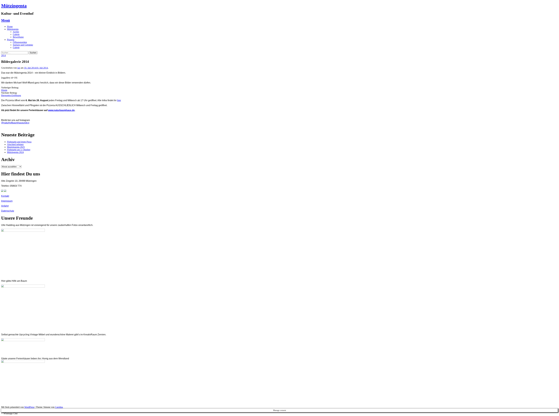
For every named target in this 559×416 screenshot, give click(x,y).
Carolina (59, 407)
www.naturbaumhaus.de (61, 110)
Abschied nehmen (15, 144)
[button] (9, 413)
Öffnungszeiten (20, 42)
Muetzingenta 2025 (16, 147)
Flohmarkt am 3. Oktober (18, 149)
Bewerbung (18, 37)
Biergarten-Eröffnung (11, 95)
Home (10, 26)
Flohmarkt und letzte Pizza (19, 142)
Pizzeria (10, 39)
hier (119, 100)
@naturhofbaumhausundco (15, 123)
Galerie (16, 34)
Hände (4, 90)
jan (18, 68)
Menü (5, 20)
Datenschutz (7, 211)
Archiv (16, 32)
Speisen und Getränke (23, 45)
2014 (3, 55)
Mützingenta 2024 (15, 152)
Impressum (7, 201)
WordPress (29, 407)
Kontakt (5, 196)
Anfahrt (5, 206)
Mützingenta (14, 5)
